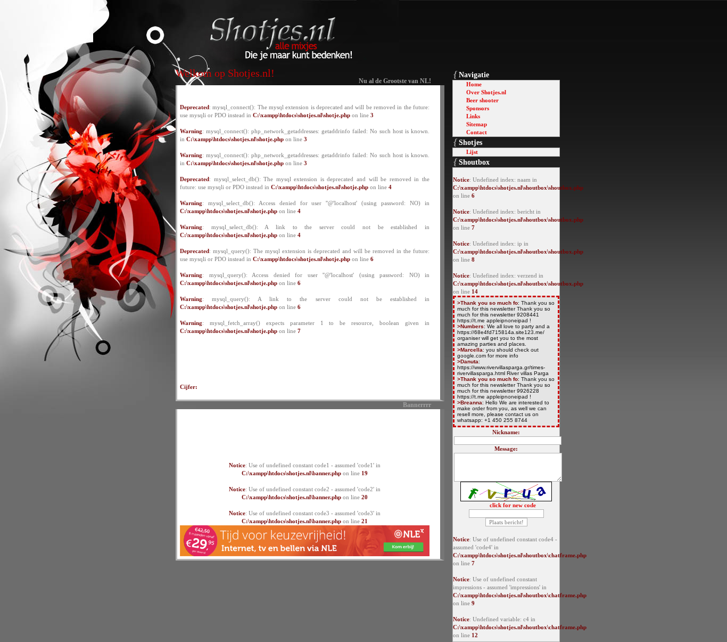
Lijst (472, 152)
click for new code (513, 505)
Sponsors (477, 108)
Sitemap (476, 124)
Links (473, 116)
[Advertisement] (304, 429)
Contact (476, 132)
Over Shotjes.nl (486, 92)
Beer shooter (482, 100)
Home (474, 84)
